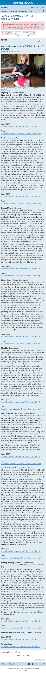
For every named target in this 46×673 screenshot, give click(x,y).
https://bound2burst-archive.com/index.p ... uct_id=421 (20, 639)
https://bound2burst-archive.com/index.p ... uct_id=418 (20, 456)
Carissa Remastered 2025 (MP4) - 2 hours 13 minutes (20, 17)
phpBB (17, 668)
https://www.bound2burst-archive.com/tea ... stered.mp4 (21, 133)
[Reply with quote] (39, 41)
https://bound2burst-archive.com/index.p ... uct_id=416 (20, 336)
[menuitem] (6, 7)
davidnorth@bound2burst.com (19, 29)
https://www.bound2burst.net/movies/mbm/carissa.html (20, 646)
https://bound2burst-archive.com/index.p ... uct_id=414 (20, 196)
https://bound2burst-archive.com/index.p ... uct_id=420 (20, 621)
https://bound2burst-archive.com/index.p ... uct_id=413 (20, 126)
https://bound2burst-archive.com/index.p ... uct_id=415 (20, 269)
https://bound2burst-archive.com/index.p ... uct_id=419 (20, 551)
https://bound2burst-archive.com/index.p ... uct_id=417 (20, 402)
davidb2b (4, 39)
